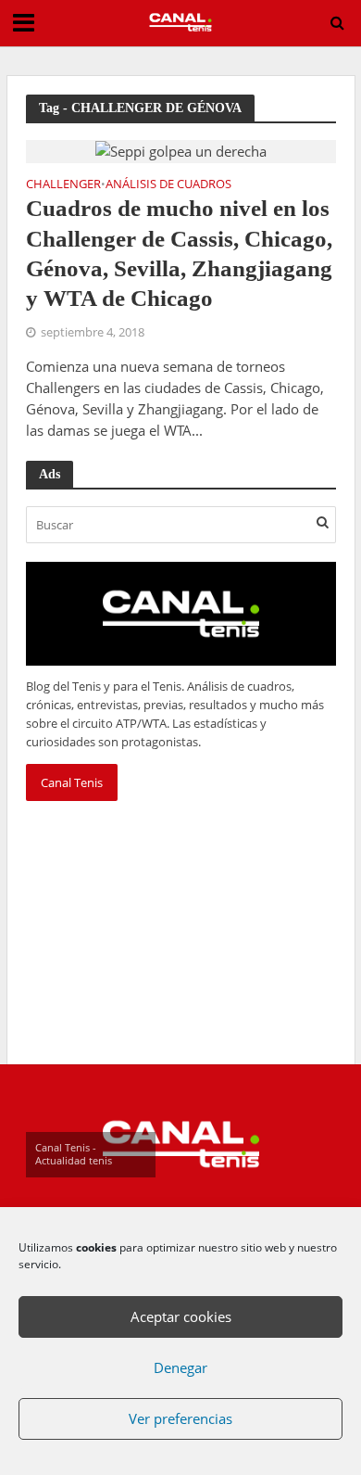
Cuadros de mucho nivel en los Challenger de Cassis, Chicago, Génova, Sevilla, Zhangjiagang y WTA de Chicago (179, 253)
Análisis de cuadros (168, 185)
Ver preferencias (180, 1418)
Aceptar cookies (181, 1316)
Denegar (180, 1367)
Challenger (63, 185)
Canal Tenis (72, 782)
